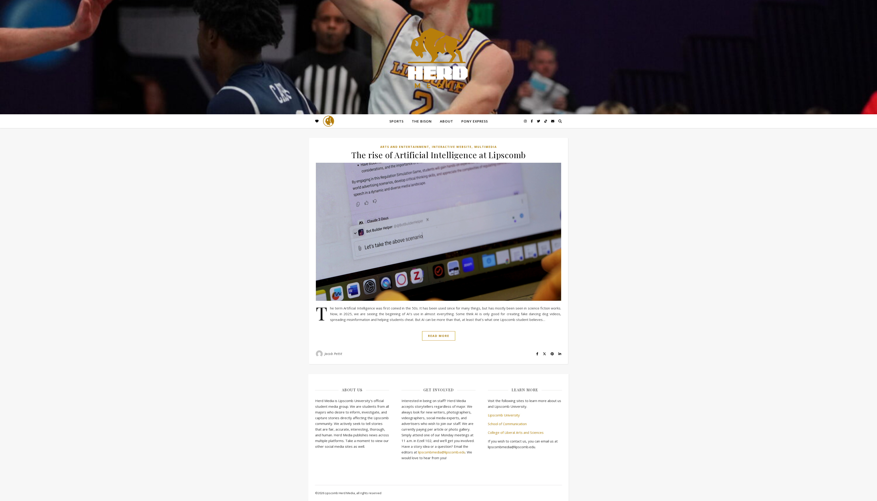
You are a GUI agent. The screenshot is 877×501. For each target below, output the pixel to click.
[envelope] (552, 121)
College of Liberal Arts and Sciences (516, 432)
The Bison (422, 121)
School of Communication (507, 423)
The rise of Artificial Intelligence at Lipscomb (438, 154)
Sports (396, 121)
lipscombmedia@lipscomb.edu (441, 452)
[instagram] (526, 121)
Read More (438, 336)
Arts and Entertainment (404, 147)
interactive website (452, 147)
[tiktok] (546, 121)
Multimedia (485, 147)
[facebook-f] (532, 121)
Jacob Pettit (333, 354)
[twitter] (539, 121)
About (446, 121)
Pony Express (474, 121)
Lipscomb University (504, 415)
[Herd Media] (438, 58)
